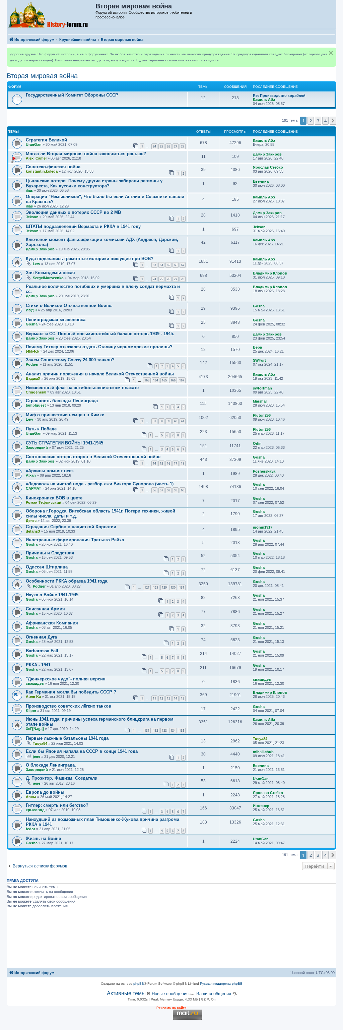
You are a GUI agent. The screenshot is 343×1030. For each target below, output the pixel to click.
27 (175, 146)
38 (161, 421)
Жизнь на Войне (43, 838)
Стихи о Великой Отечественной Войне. (69, 305)
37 (154, 421)
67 (182, 265)
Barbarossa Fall (42, 650)
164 (155, 380)
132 (155, 730)
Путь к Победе (41, 428)
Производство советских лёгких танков (68, 706)
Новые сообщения (170, 993)
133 (164, 730)
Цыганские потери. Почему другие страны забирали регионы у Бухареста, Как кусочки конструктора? (94, 183)
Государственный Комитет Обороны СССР (72, 95)
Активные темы (126, 993)
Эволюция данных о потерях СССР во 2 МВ (73, 212)
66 (175, 265)
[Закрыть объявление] (331, 53)
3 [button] (318, 121)
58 (168, 490)
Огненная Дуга (41, 637)
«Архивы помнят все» (50, 470)
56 (154, 490)
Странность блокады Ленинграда (62, 400)
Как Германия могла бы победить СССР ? (71, 691)
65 (168, 265)
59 (175, 490)
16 (168, 463)
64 (161, 265)
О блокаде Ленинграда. (51, 765)
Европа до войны (45, 792)
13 (168, 698)
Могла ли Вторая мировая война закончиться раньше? (86, 153)
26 (168, 146)
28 (182, 146)
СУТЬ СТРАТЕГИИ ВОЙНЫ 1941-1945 (64, 442)
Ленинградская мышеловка (55, 319)
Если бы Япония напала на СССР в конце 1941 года (82, 751)
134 (173, 730)
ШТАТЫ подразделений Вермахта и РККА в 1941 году (83, 226)
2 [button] (311, 121)
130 (173, 587)
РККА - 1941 (38, 664)
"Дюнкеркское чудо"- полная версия (66, 678)
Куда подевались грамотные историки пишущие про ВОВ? (89, 258)
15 (161, 463)
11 (154, 698)
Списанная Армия (45, 608)
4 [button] (325, 121)
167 (181, 380)
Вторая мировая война (42, 75)
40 (175, 421)
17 (175, 463)
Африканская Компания (52, 622)
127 (146, 587)
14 (154, 463)
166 (173, 380)
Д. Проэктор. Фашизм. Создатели (61, 778)
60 (182, 490)
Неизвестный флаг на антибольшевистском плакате (82, 387)
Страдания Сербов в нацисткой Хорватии (71, 526)
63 (154, 265)
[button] (333, 121)
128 (155, 587)
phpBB (138, 983)
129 (164, 587)
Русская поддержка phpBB (221, 983)
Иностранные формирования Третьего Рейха (75, 539)
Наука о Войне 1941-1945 (52, 594)
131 (181, 587)
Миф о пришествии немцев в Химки (65, 414)
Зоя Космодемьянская (50, 272)
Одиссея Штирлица (47, 566)
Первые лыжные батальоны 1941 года (67, 738)
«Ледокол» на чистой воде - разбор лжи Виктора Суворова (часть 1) (100, 483)
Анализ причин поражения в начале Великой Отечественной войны (100, 373)
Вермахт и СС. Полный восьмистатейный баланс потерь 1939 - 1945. (100, 333)
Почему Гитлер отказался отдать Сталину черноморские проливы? (99, 346)
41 (182, 421)
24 (154, 146)
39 (168, 421)
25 (161, 146)
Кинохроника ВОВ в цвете (54, 497)
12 (161, 698)
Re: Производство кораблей (279, 96)
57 (161, 490)
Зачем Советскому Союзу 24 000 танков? (70, 359)
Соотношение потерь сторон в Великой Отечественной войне (93, 456)
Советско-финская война (53, 166)
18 (182, 463)
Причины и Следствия (50, 552)
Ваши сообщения (213, 993)
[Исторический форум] (51, 14)
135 (181, 730)
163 (146, 380)
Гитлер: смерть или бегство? (57, 805)
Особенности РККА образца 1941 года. (67, 581)
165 (164, 380)
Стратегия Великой (46, 139)
